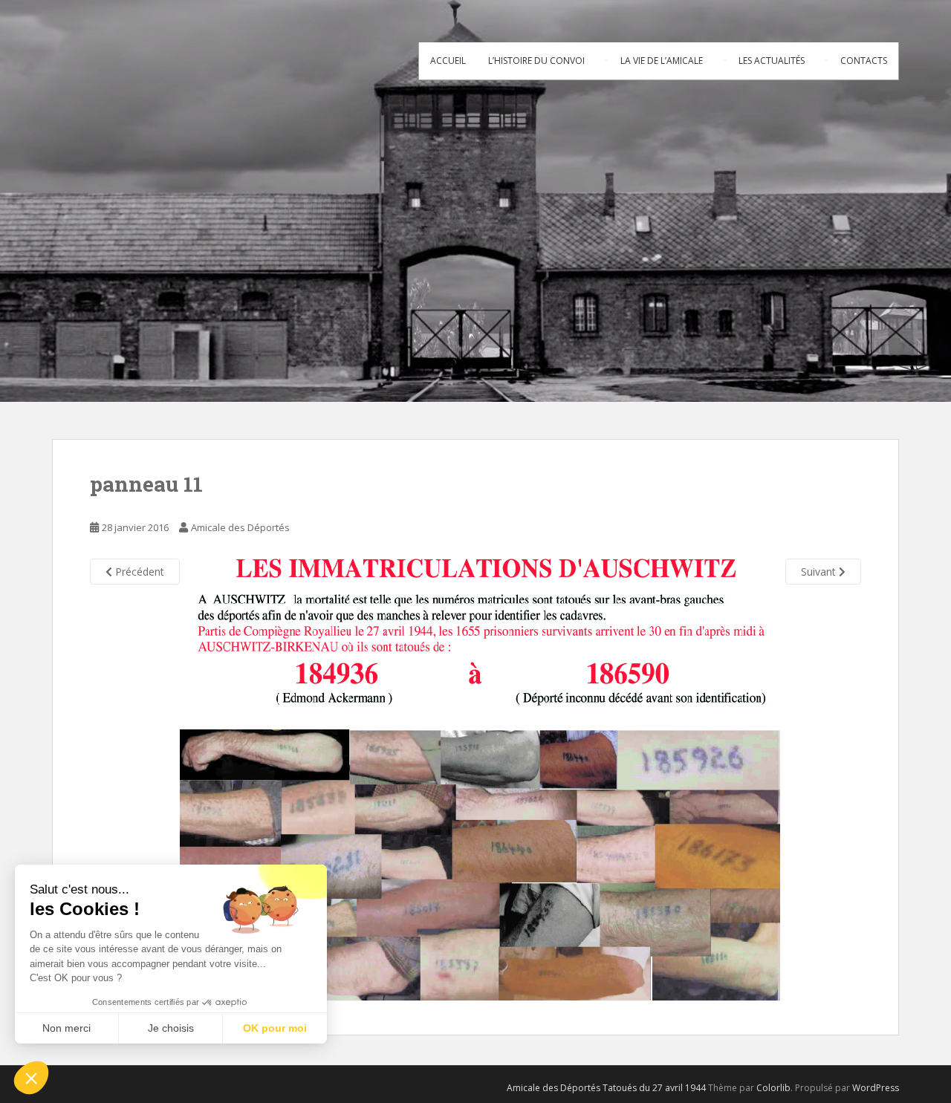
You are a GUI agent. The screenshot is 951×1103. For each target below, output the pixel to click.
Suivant (820, 571)
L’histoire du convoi (536, 60)
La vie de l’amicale (661, 60)
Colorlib (773, 1087)
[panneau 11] (480, 778)
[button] (31, 1078)
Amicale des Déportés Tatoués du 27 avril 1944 (606, 1087)
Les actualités (772, 60)
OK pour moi (275, 1028)
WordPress (875, 1087)
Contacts (863, 60)
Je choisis (171, 1028)
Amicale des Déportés (240, 527)
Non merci (66, 1028)
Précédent (138, 571)
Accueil (448, 60)
